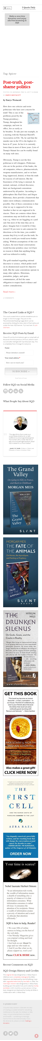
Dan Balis (26, 981)
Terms (20, 378)
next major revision (9, 984)
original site (10, 975)
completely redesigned (21, 977)
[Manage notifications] (36, 1036)
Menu (9, 8)
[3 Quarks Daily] (29, 9)
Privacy (25, 378)
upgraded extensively (14, 981)
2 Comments (8, 298)
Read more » (9, 291)
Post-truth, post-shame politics (18, 84)
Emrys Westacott (13, 95)
